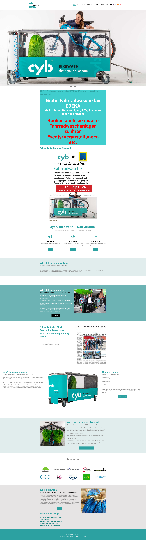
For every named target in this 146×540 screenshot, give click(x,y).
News (107, 4)
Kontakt (102, 4)
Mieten (78, 4)
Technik (97, 4)
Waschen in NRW (90, 4)
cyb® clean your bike (76, 534)
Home (74, 4)
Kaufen (83, 4)
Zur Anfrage (56, 315)
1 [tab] (70, 86)
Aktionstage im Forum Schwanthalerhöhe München (51, 521)
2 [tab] (71, 86)
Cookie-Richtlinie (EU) (78, 536)
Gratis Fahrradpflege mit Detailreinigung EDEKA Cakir (51, 517)
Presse (84, 536)
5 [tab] (75, 86)
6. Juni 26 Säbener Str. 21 (45, 519)
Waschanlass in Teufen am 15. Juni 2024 (49, 523)
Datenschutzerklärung (69, 536)
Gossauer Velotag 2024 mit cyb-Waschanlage (50, 525)
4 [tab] (74, 86)
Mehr (59, 508)
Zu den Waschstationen (87, 448)
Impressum (62, 536)
